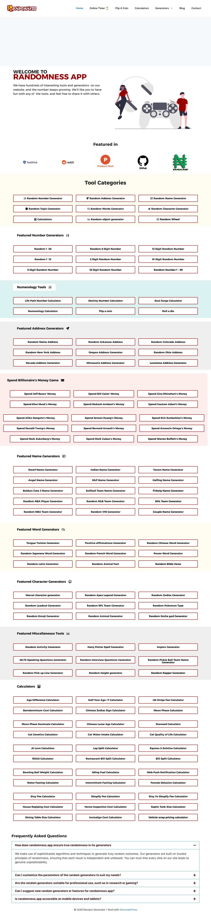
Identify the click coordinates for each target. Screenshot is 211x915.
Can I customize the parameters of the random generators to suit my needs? (68, 875)
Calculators (142, 8)
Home (79, 8)
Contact (196, 8)
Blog (182, 8)
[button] (15, 159)
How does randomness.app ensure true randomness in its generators (63, 845)
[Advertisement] (105, 41)
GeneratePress (128, 909)
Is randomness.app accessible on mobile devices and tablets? (58, 898)
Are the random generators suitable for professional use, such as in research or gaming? (76, 883)
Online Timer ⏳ (99, 8)
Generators (162, 8)
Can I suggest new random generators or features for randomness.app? (65, 891)
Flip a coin (121, 8)
